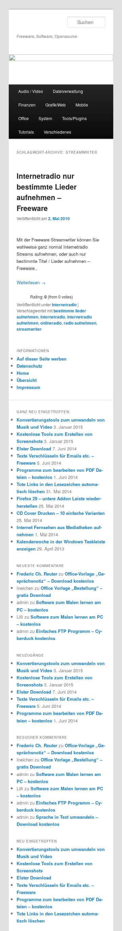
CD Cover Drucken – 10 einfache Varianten (61, 513)
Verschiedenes (57, 132)
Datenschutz (29, 366)
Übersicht (27, 380)
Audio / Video (30, 91)
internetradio (52, 317)
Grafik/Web (55, 105)
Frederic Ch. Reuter (37, 573)
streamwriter (29, 329)
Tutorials (26, 132)
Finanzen (27, 105)
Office (23, 118)
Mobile (82, 105)
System (45, 118)
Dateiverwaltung (68, 91)
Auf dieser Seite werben (41, 358)
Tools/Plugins (74, 118)
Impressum (28, 387)
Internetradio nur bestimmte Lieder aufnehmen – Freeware (47, 192)
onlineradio (51, 323)
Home (23, 373)
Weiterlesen (31, 282)
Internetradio (64, 305)
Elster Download (34, 448)
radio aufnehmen (80, 323)
